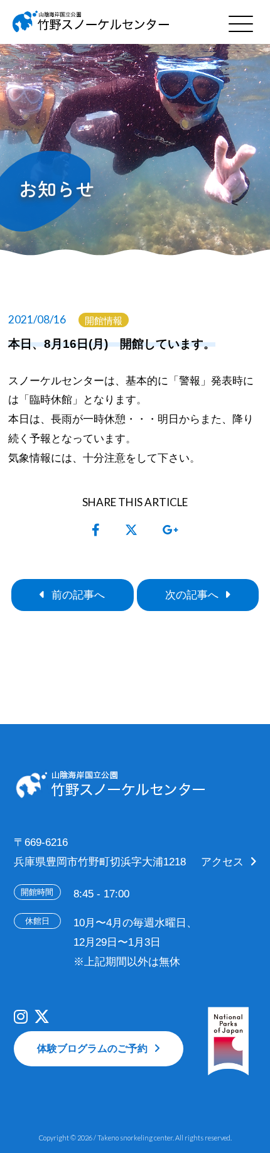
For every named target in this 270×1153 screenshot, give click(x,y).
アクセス (222, 861)
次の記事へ (192, 594)
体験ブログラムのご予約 (92, 1048)
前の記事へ (78, 594)
